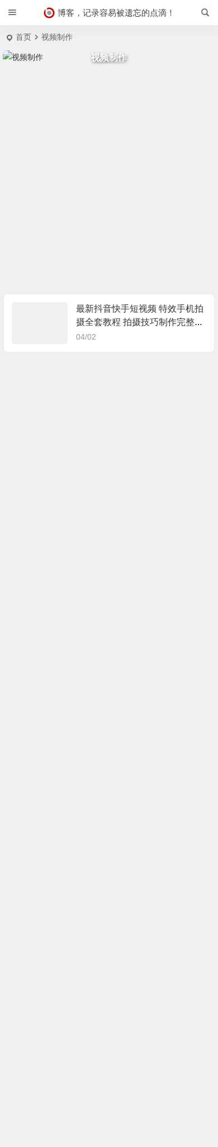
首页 (23, 36)
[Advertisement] (109, 179)
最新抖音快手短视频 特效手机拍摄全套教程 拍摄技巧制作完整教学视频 (139, 322)
